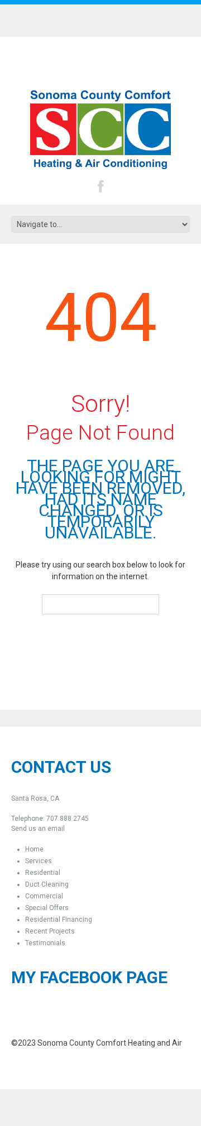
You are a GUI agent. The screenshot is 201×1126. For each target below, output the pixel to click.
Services (38, 861)
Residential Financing (58, 919)
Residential (42, 873)
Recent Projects (50, 931)
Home (34, 849)
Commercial (44, 896)
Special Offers (47, 908)
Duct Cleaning (47, 884)
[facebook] (100, 185)
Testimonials (45, 943)
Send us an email (38, 829)
